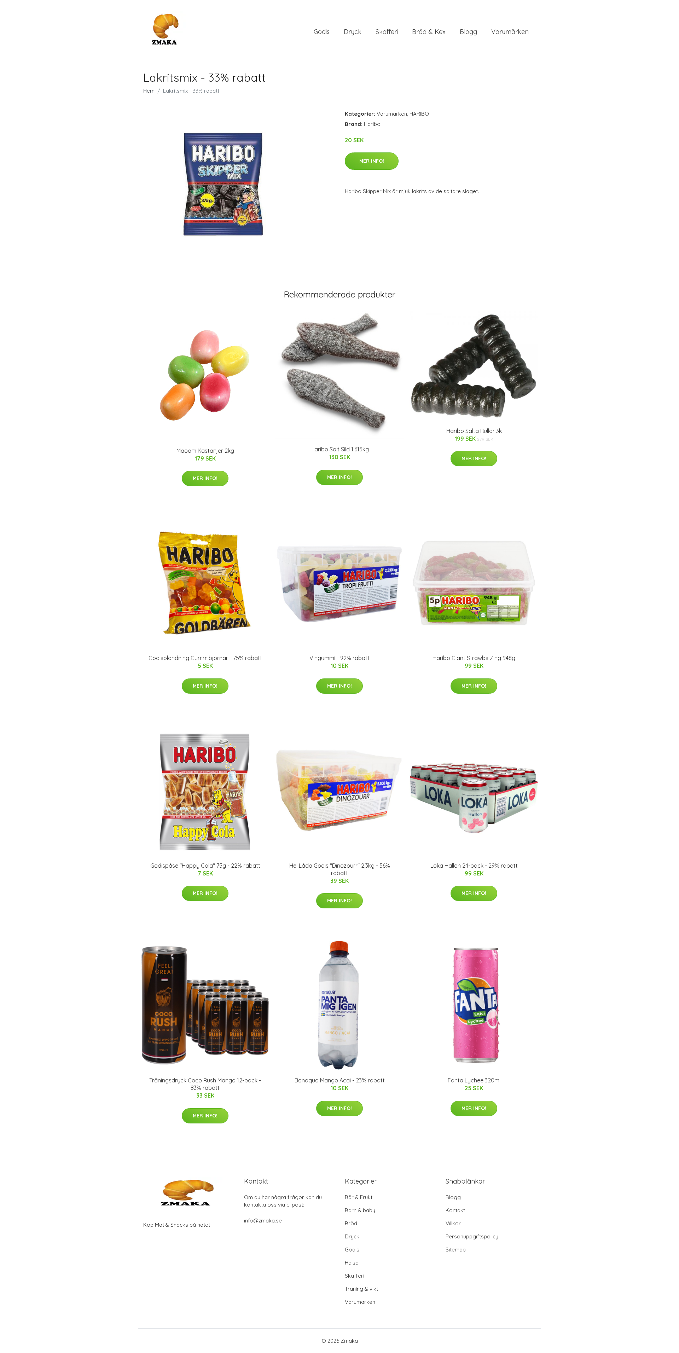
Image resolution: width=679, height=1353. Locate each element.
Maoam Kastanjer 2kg (205, 450)
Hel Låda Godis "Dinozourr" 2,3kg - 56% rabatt (339, 869)
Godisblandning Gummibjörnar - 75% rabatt (205, 657)
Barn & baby (360, 1210)
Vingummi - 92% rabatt (339, 657)
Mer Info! (371, 161)
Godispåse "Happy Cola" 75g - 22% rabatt (205, 865)
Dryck (352, 32)
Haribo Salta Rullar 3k (474, 430)
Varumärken (510, 32)
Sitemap (456, 1249)
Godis (322, 32)
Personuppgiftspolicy (472, 1236)
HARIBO (419, 113)
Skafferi (387, 32)
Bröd (351, 1223)
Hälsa (352, 1262)
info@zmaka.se (263, 1220)
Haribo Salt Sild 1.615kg (340, 449)
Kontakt (455, 1210)
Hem (149, 90)
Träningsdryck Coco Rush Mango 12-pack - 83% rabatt (205, 1084)
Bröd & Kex (429, 32)
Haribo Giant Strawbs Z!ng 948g (474, 657)
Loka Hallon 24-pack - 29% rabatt (474, 865)
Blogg (468, 32)
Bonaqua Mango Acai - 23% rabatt (340, 1080)
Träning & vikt (361, 1288)
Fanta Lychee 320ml (474, 1080)
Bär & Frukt (358, 1197)
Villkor (453, 1223)
